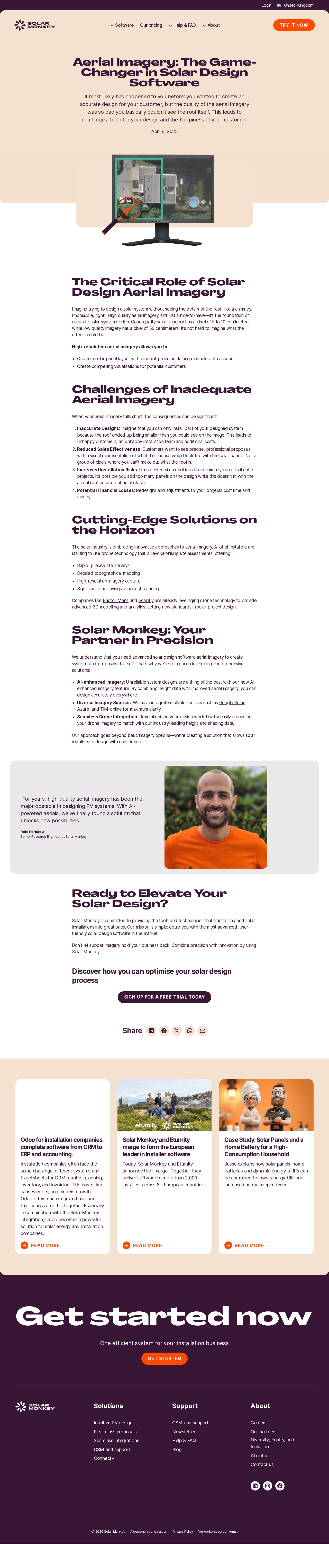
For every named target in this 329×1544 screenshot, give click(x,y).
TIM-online (111, 709)
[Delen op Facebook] (164, 1031)
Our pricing (151, 25)
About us (260, 1455)
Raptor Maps (116, 600)
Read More (45, 1245)
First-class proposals (115, 1431)
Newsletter (183, 1431)
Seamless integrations (116, 1440)
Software (124, 25)
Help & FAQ (184, 25)
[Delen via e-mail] (202, 1031)
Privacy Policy (182, 1531)
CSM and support (112, 1449)
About (213, 25)
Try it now (294, 25)
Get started (164, 1358)
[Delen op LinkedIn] (151, 1031)
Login (266, 5)
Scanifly (146, 600)
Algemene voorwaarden (148, 1531)
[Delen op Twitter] (177, 1031)
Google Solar (231, 702)
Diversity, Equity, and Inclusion (272, 1443)
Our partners (264, 1431)
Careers (259, 1422)
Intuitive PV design (113, 1422)
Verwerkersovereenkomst (218, 1531)
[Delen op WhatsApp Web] (190, 1031)
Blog (177, 1449)
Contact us (262, 1464)
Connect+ (104, 1458)
